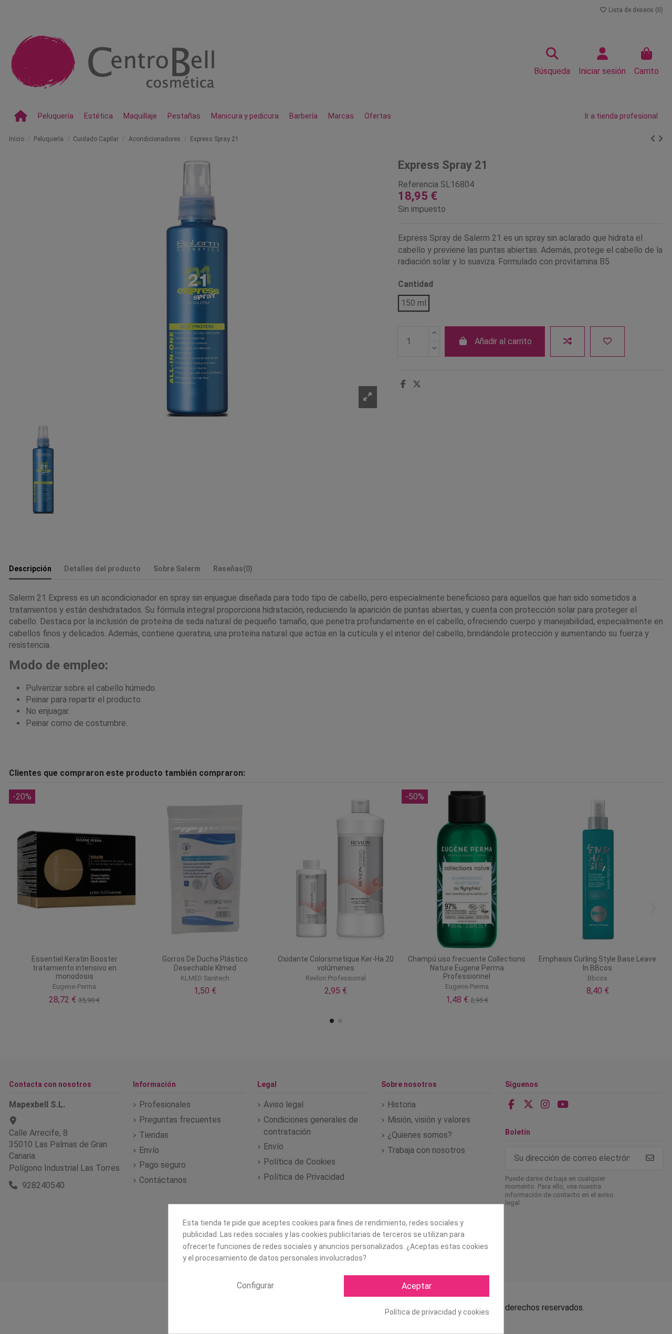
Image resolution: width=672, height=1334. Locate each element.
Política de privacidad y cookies (437, 1312)
